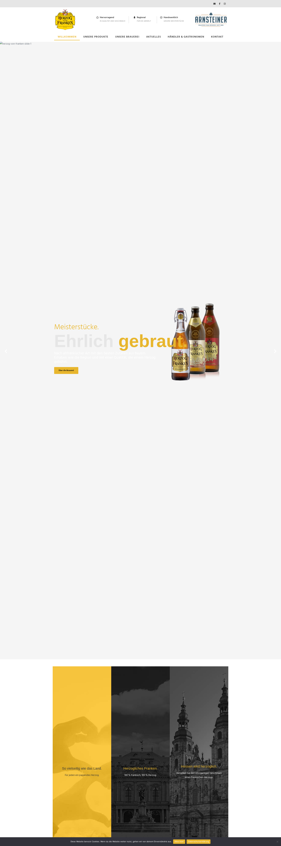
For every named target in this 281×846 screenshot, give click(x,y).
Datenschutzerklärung (198, 841)
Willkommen (67, 37)
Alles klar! (179, 841)
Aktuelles (153, 37)
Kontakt (217, 37)
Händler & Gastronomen (186, 37)
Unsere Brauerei (127, 37)
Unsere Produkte (95, 37)
